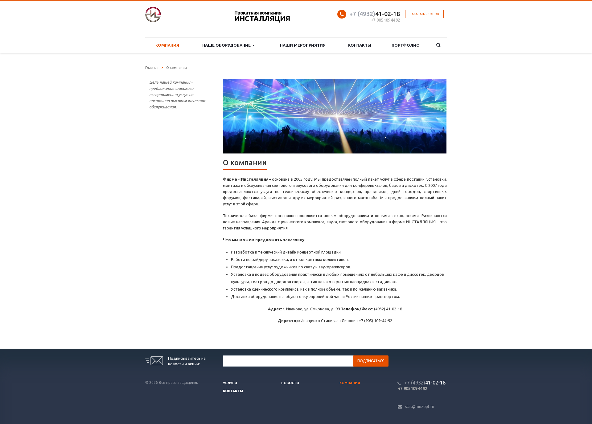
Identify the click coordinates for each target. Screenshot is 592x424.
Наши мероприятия (303, 45)
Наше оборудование (227, 45)
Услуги (230, 383)
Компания (167, 45)
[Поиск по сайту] (438, 45)
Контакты (359, 45)
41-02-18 (374, 13)
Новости (290, 383)
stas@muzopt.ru (419, 407)
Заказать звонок (424, 14)
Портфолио (406, 45)
